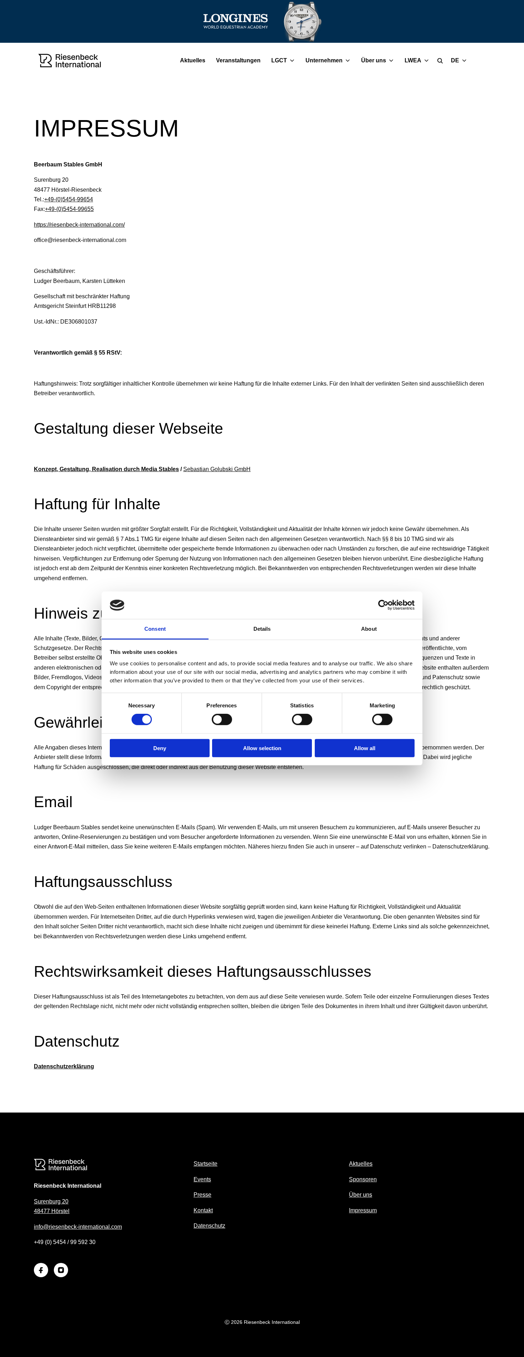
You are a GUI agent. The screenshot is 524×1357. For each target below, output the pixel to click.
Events (202, 1179)
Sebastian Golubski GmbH (217, 469)
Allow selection (262, 748)
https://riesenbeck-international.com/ (79, 225)
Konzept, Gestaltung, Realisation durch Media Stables (106, 469)
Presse (202, 1195)
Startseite (205, 1164)
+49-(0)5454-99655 (69, 209)
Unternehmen (324, 60)
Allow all (364, 748)
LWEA (413, 60)
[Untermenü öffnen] (293, 60)
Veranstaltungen (238, 60)
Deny (159, 748)
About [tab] (369, 629)
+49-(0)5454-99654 (68, 199)
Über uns (373, 60)
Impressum (363, 1210)
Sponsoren (363, 1179)
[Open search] (440, 60)
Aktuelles (192, 60)
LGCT (279, 60)
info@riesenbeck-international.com (78, 1227)
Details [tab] (262, 629)
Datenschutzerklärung (64, 1066)
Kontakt (203, 1210)
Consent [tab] (155, 629)
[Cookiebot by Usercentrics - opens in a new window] (383, 605)
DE (455, 60)
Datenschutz (209, 1226)
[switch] (222, 719)
